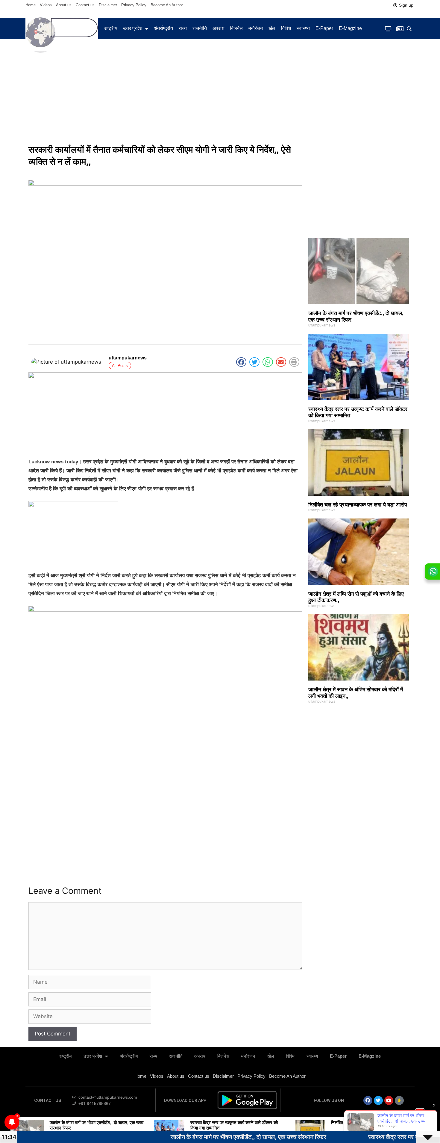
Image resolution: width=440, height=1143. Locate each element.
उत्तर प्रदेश (132, 28)
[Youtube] (388, 1100)
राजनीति (199, 28)
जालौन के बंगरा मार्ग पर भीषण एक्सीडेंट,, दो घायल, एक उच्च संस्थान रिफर (205, 1137)
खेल (271, 28)
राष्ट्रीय (110, 28)
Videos (46, 5)
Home (30, 5)
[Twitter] (378, 1100)
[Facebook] (367, 1100)
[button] (409, 29)
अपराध (218, 28)
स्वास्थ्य (303, 28)
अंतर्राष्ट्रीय (163, 28)
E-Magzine (350, 28)
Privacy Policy (133, 5)
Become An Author (167, 5)
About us (64, 5)
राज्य (183, 28)
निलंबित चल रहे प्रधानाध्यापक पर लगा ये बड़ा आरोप (357, 505)
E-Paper (324, 28)
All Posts (120, 365)
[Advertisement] (220, 96)
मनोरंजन (255, 28)
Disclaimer (108, 5)
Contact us (85, 5)
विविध (286, 28)
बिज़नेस (236, 28)
